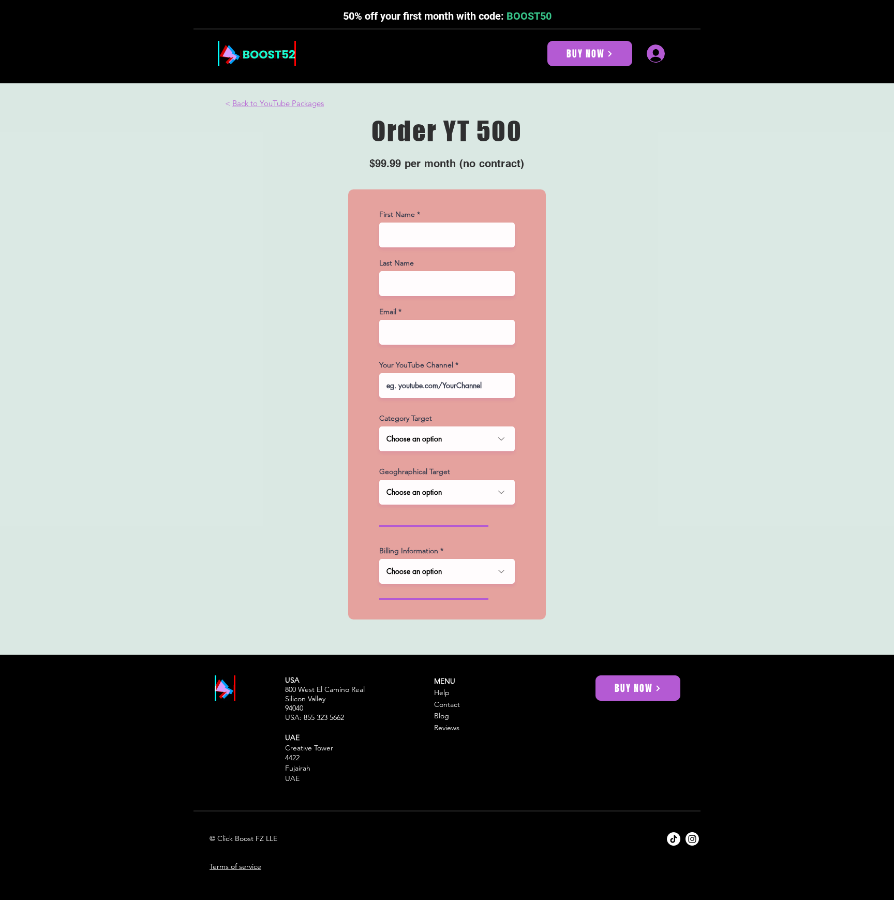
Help (442, 692)
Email (387, 311)
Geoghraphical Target (414, 471)
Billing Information (408, 550)
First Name (397, 214)
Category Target (405, 418)
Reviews (446, 727)
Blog (441, 715)
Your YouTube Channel (416, 364)
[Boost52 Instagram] (692, 839)
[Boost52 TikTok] (673, 839)
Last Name (396, 263)
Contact (447, 704)
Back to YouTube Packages (278, 103)
